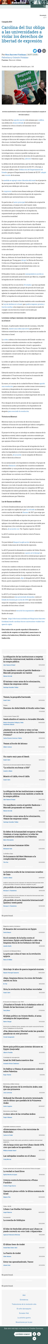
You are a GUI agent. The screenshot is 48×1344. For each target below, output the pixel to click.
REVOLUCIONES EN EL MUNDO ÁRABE (24, 1079)
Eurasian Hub (24, 1313)
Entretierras (24, 1299)
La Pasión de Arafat (12, 1253)
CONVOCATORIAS (24, 1269)
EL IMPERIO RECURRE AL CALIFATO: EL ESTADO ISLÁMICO (24, 751)
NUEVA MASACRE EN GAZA (24, 867)
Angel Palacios (7, 1212)
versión (8, 175)
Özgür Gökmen (7, 1117)
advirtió (28, 159)
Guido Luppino (7, 1106)
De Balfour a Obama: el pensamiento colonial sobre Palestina (23, 1070)
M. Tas (5, 984)
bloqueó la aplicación (21, 542)
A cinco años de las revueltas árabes (19, 1114)
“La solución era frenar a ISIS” (16, 767)
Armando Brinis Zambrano (11, 1063)
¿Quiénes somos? (23, 1334)
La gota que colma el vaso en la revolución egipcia (22, 954)
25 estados (27, 285)
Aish (24, 1295)
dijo (22, 578)
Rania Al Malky (7, 959)
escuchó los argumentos (25, 611)
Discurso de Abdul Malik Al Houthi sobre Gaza (24, 708)
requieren (7, 191)
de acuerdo (17, 455)
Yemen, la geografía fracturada (16, 697)
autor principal (19, 202)
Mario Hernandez (8, 840)
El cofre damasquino (24, 1308)
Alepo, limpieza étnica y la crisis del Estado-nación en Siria (23, 979)
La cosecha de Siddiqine (14, 1220)
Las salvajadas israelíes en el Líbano (19, 1156)
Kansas (25, 512)
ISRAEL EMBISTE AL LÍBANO (24, 1201)
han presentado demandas (24, 597)
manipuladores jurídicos (34, 274)
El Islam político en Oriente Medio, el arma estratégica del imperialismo (22, 1017)
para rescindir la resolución (18, 411)
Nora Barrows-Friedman (15, 54)
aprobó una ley (19, 120)
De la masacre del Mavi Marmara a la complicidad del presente (19, 857)
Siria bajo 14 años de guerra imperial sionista (23, 969)
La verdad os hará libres (14, 1171)
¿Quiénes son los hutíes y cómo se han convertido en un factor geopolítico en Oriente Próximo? (24, 732)
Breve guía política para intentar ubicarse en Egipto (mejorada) (23, 1047)
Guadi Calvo (6, 700)
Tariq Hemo (6, 1010)
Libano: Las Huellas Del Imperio (17, 1209)
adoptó (43, 172)
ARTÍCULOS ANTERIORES (24, 1280)
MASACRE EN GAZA (24, 1164)
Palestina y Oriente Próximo (15, 57)
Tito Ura (5, 862)
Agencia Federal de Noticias (11, 1235)
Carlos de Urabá (8, 1135)
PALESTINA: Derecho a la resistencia (24, 651)
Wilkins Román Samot (9, 1150)
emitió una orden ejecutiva (19, 329)
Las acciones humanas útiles (16, 845)
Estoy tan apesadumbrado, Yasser (18, 1261)
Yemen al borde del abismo (15, 743)
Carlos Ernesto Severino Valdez (12, 738)
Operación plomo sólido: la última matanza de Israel (23, 1192)
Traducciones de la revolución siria (24, 1304)
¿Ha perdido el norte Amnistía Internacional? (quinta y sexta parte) (23, 901)
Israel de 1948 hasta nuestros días (18, 1060)
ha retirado (30, 509)
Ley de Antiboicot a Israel (12, 304)
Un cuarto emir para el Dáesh (16, 756)
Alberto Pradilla (8, 1052)
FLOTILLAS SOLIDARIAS (24, 826)
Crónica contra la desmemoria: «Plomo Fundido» (20, 1181)
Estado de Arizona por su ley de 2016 (15, 600)
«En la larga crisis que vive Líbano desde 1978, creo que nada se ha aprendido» (23, 1145)
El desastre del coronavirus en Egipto (20, 929)
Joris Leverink (7, 1092)
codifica (41, 120)
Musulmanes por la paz (24, 1322)
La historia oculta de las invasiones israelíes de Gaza (23, 873)
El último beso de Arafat (14, 1244)
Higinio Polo (6, 1197)
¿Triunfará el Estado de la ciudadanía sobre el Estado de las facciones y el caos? (23, 1005)
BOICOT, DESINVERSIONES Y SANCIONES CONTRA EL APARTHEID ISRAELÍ (24, 785)
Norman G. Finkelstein (10, 890)
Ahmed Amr (6, 1265)
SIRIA (24, 964)
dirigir (23, 260)
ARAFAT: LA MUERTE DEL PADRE (24, 1239)
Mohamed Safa (7, 848)
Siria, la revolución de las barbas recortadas (22, 989)
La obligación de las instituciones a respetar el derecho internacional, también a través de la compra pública (23, 659)
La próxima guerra (24, 1317)
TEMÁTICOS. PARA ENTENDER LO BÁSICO (24, 1041)
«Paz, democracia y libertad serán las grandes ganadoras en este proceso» (23, 1032)
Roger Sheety (7, 1075)
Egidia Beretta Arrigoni (10, 1174)
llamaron (12, 466)
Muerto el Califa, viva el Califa (16, 776)
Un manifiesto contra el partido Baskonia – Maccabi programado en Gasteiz (22, 671)
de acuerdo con (13, 529)
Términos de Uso (10, 1330)
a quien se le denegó (32, 553)
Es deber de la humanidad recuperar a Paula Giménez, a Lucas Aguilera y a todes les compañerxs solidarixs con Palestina (22, 834)
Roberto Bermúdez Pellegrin (11, 722)
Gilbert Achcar (7, 747)
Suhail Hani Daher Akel (10, 1247)
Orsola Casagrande (8, 1037)
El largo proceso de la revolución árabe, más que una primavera (22, 1087)
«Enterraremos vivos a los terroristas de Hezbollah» (21, 1130)
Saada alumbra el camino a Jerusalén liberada (23, 719)
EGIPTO (24, 921)
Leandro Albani (7, 771)
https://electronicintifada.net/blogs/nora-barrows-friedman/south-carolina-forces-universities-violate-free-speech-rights (24, 621)
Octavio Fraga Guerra (9, 1186)
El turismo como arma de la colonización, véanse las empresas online (21, 682)
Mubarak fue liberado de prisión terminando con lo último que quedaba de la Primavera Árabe (23, 1100)
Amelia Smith (7, 946)
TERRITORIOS (24, 910)
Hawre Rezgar (7, 1021)
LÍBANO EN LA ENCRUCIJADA (24, 1122)
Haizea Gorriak (7, 676)
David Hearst (7, 932)
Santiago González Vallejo (10, 687)
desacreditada (18, 123)
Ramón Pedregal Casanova (11, 972)
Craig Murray (7, 1159)
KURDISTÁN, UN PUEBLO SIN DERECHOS (24, 997)
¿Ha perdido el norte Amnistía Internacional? (23, 887)
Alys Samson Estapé (9, 665)
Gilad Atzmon (7, 1256)
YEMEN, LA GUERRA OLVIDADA (24, 692)
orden (6, 340)
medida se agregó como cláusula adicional (19, 180)
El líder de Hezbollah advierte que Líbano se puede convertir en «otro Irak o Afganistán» (22, 1230)
